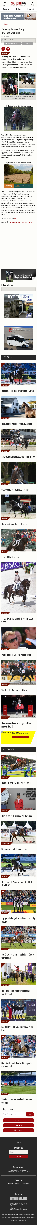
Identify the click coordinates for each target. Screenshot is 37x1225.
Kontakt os (17, 1183)
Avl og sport (5, 843)
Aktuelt (4, 484)
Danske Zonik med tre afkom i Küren (20, 222)
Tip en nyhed (18, 1125)
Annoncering (26, 1183)
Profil (3, 551)
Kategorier (19, 1120)
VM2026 (4, 385)
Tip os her (10, 1183)
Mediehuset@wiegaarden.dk (23, 1171)
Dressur (4, 53)
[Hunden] (18, 1198)
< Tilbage (4, 24)
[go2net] (18, 1204)
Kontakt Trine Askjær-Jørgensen (20, 737)
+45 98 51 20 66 (10, 1171)
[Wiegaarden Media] (18, 1209)
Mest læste (18, 1130)
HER (15, 219)
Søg (29, 1114)
